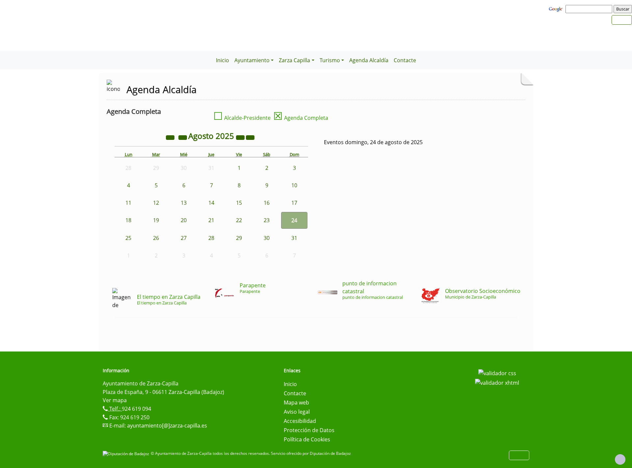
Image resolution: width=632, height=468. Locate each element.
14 (211, 202)
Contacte (405, 60)
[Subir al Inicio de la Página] (620, 459)
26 (156, 238)
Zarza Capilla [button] (294, 60)
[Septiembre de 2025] (250, 137)
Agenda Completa (300, 117)
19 (156, 220)
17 (294, 202)
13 (184, 202)
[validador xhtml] (497, 382)
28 (211, 238)
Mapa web (296, 402)
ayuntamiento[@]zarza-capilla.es (167, 425)
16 (267, 202)
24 (294, 220)
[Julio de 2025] (183, 137)
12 (156, 202)
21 (211, 220)
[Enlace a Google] (557, 8)
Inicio (222, 60)
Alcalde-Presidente (242, 117)
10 (294, 185)
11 (128, 202)
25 (128, 238)
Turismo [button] (330, 60)
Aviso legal (297, 411)
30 (267, 238)
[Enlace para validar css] (497, 372)
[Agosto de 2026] (241, 137)
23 (267, 220)
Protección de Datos (309, 430)
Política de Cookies (307, 439)
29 (239, 238)
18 (128, 220)
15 (239, 202)
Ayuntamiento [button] (252, 60)
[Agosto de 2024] (171, 137)
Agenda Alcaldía (368, 60)
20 (184, 220)
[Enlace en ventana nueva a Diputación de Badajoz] (127, 453)
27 (184, 238)
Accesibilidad (300, 421)
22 (239, 220)
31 (294, 238)
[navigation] (590, 9)
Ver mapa (115, 400)
